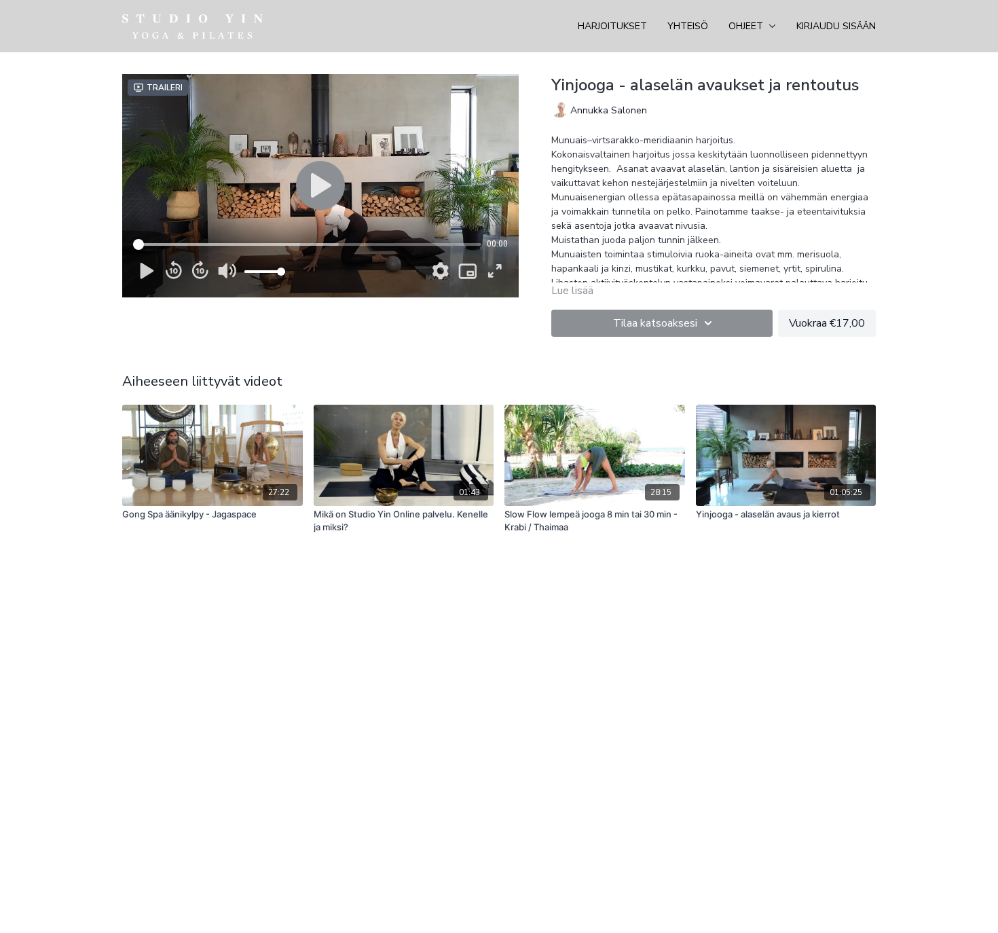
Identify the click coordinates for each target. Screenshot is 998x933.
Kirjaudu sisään (836, 26)
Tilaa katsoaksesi (655, 323)
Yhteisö (687, 26)
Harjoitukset (612, 26)
